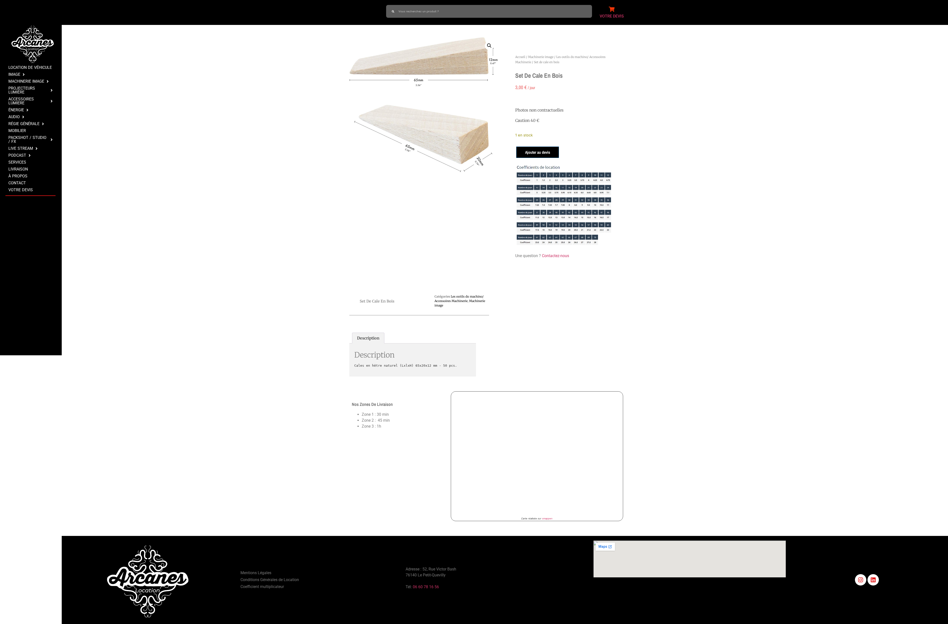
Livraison (18, 169)
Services (17, 162)
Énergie (16, 110)
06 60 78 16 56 (426, 587)
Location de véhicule (30, 67)
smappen (547, 518)
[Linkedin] (873, 580)
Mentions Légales (255, 572)
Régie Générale (24, 123)
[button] (489, 45)
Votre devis (20, 190)
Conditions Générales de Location (269, 579)
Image (14, 74)
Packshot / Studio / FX (27, 139)
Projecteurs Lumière (21, 90)
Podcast (17, 155)
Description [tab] (368, 338)
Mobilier (17, 130)
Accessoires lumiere (21, 101)
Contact (17, 183)
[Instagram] (860, 580)
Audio (14, 116)
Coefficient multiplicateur (262, 586)
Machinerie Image (26, 81)
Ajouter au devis (537, 152)
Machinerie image (540, 57)
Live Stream (20, 148)
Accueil (520, 57)
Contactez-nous (555, 255)
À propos (17, 176)
